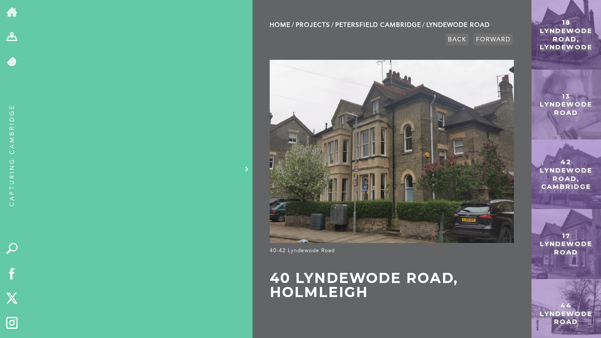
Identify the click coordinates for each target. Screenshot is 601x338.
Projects (313, 25)
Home (280, 25)
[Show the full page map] (12, 37)
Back (457, 39)
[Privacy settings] (12, 62)
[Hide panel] (246, 169)
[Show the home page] (12, 12)
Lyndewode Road (458, 25)
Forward (493, 39)
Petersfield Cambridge (378, 25)
